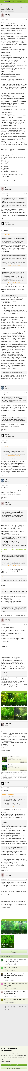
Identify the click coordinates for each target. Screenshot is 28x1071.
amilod (5, 994)
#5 (26, 440)
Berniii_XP (6, 969)
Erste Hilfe (10, 979)
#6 (26, 485)
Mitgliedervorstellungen (12, 963)
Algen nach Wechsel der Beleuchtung (15, 999)
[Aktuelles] (24, 1)
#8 (26, 624)
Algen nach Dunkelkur (10, 967)
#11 (26, 879)
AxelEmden (6, 1001)
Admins (10, 250)
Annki (5, 963)
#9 (26, 729)
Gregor (5, 979)
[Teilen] (25, 20)
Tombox (4, 11)
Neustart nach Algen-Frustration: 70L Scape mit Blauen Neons (15, 960)
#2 (26, 193)
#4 (26, 392)
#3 (26, 228)
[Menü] (1, 1)
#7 (26, 508)
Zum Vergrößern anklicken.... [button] (14, 265)
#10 (26, 787)
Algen (10, 969)
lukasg (5, 986)
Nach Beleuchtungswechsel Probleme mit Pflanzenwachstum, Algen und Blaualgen (15, 975)
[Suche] (26, 1)
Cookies (17, 1054)
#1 (26, 19)
